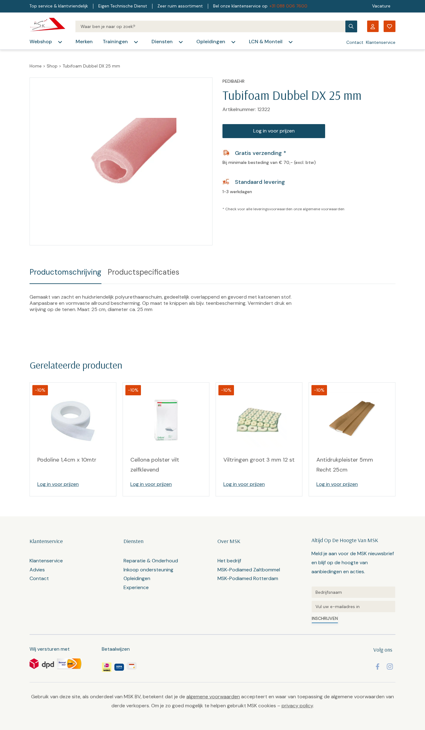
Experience (136, 587)
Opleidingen (210, 41)
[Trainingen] (136, 42)
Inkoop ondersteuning (148, 569)
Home (36, 66)
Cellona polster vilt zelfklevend (154, 464)
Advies (37, 569)
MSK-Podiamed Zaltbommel (248, 569)
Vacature (381, 6)
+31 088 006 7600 (288, 6)
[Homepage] (47, 26)
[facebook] (377, 666)
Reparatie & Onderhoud (151, 560)
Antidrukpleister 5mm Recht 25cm (344, 464)
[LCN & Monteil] (290, 42)
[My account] (373, 26)
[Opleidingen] (233, 42)
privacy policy (297, 705)
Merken (84, 41)
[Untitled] (353, 592)
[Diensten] (180, 42)
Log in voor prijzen (274, 131)
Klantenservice (380, 42)
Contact (354, 42)
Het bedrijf (229, 560)
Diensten (162, 41)
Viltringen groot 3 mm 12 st (259, 459)
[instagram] (389, 666)
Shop (52, 66)
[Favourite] (389, 26)
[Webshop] (60, 42)
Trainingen (115, 41)
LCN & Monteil (266, 41)
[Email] (353, 606)
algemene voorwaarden (323, 209)
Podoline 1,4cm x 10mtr (66, 459)
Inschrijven (325, 618)
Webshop (41, 41)
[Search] (210, 26)
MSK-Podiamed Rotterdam (247, 578)
